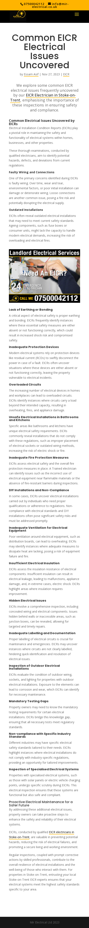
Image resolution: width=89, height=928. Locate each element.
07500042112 (34, 4)
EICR (66, 74)
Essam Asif (31, 74)
